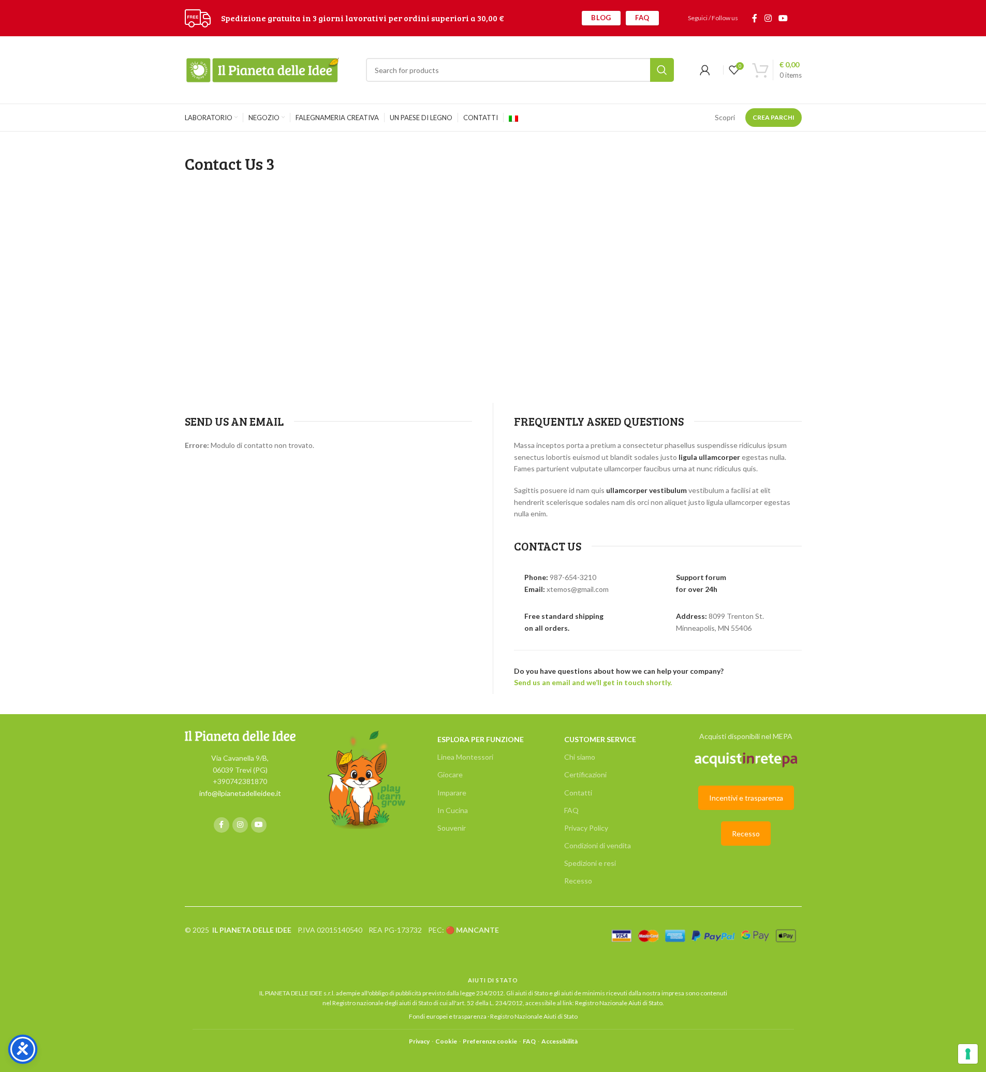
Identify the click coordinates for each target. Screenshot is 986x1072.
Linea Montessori (465, 756)
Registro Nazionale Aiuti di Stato (619, 1003)
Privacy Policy (586, 827)
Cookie (446, 1041)
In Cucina (452, 810)
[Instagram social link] (768, 18)
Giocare (450, 774)
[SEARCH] (662, 70)
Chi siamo (579, 756)
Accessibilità (559, 1041)
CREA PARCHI (773, 117)
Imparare (451, 792)
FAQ (642, 17)
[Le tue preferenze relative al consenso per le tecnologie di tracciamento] (968, 1054)
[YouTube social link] (783, 18)
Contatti (578, 792)
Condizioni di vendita (597, 845)
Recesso (578, 880)
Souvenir (451, 827)
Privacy (419, 1041)
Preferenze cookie (490, 1041)
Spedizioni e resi (590, 863)
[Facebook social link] (754, 18)
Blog (601, 17)
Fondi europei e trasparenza (448, 1016)
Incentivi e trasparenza (746, 797)
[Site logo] (198, 17)
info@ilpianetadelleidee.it (240, 793)
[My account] (705, 70)
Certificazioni (585, 774)
